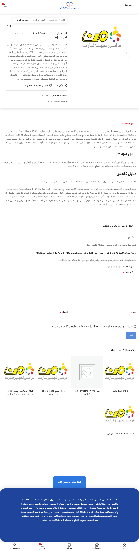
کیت (42, 20)
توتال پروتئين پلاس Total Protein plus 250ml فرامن (20, 392)
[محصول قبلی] (14, 26)
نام (133, 312)
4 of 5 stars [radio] (111, 267)
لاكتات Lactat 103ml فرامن (120, 434)
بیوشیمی (52, 20)
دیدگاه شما (129, 273)
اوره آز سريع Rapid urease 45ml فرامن (53, 392)
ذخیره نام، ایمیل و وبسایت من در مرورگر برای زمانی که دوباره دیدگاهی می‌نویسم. (92, 326)
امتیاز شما (130, 267)
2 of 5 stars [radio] (116, 267)
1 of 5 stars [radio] (119, 267)
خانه (63, 20)
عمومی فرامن (22, 20)
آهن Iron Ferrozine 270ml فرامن (87, 392)
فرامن (34, 20)
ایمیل (64, 312)
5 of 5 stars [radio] (109, 267)
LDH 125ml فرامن (120, 391)
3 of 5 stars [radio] (114, 267)
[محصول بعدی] (7, 26)
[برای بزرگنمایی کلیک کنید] (127, 53)
